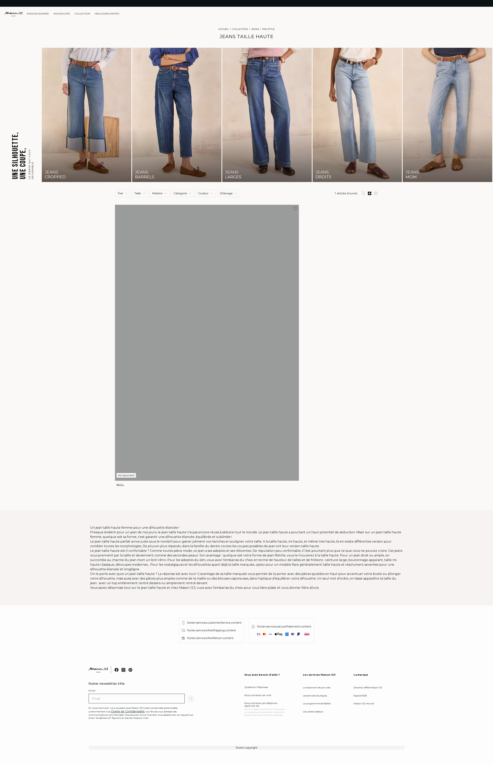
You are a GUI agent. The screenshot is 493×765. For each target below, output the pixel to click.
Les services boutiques (315, 695)
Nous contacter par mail (257, 695)
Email (92, 690)
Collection (240, 29)
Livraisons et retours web (316, 687)
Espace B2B (360, 695)
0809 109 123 (251, 706)
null (120, 485)
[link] (38, 14)
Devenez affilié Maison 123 (368, 687)
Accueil (223, 29)
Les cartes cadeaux (313, 711)
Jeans (255, 29)
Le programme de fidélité (317, 703)
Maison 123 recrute (364, 703)
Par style (268, 29)
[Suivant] (488, 114)
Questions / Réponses (256, 687)
